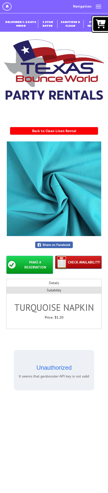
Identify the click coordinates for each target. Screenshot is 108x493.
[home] (7, 7)
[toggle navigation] (98, 6)
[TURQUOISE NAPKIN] (54, 189)
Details (54, 283)
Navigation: (82, 6)
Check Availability (84, 262)
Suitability (54, 290)
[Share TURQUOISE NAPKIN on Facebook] (54, 244)
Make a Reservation (35, 265)
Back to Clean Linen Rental (54, 131)
